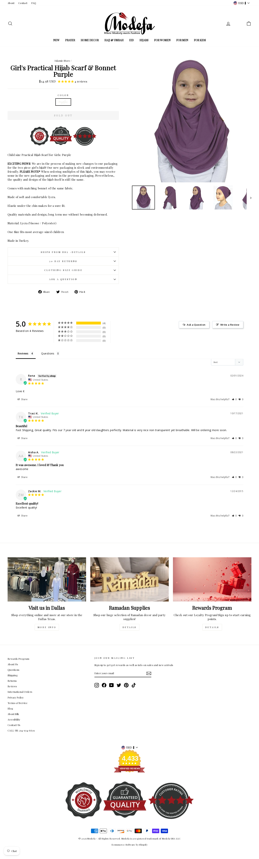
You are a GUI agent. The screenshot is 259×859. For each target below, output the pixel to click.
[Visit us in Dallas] (47, 579)
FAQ (33, 3)
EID (131, 40)
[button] (234, 399)
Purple (63, 102)
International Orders (20, 691)
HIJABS (144, 40)
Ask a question (63, 279)
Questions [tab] (47, 353)
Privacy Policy (16, 697)
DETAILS (129, 627)
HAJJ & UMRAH (114, 40)
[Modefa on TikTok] (133, 685)
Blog (10, 708)
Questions (13, 669)
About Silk (13, 714)
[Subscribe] (148, 673)
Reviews (12, 686)
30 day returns (63, 261)
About (11, 3)
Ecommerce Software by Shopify (129, 844)
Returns (12, 680)
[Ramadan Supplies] (129, 579)
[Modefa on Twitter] (119, 685)
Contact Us (14, 725)
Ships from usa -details (63, 252)
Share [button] (23, 399)
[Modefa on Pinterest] (126, 685)
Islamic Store (62, 60)
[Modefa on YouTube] (111, 685)
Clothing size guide (63, 270)
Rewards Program (18, 658)
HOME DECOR (90, 40)
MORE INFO (47, 627)
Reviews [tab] (23, 353)
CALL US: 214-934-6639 (21, 730)
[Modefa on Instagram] (96, 685)
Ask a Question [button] (196, 324)
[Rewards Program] (212, 579)
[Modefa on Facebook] (104, 685)
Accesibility (14, 719)
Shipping (13, 675)
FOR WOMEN (162, 40)
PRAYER (70, 40)
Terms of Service (17, 703)
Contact (22, 3)
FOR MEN (182, 40)
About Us (13, 664)
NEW (56, 40)
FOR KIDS (200, 40)
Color (63, 95)
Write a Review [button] (229, 324)
